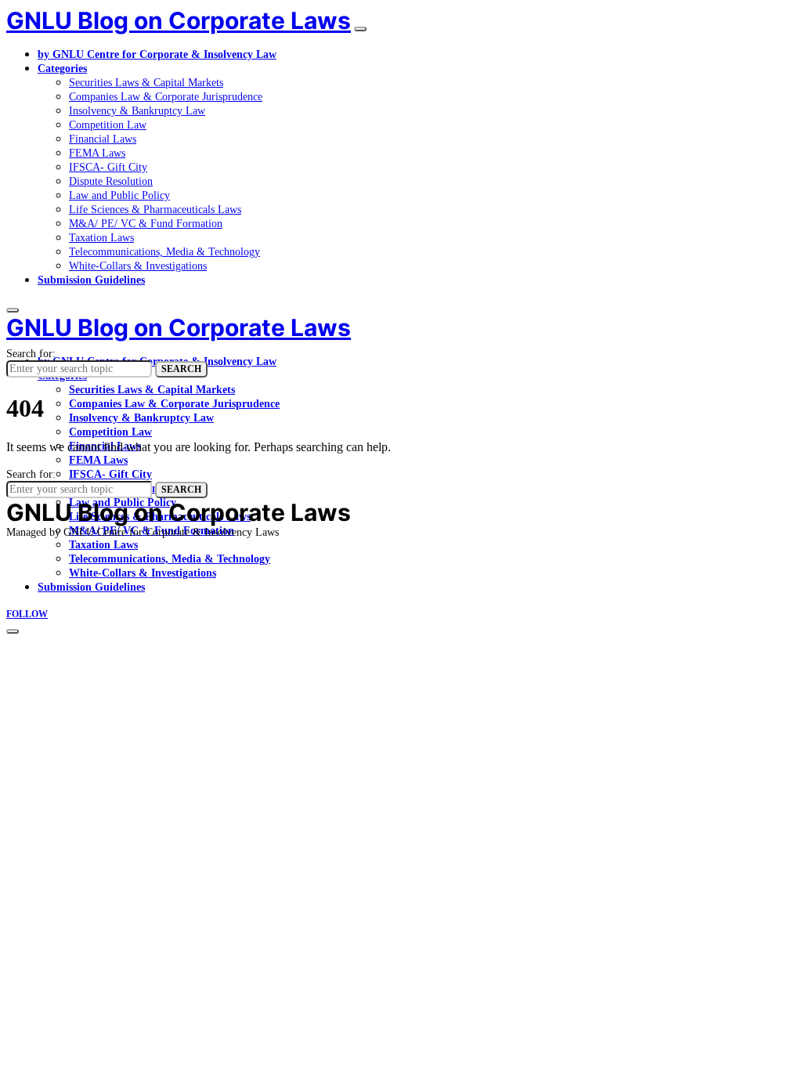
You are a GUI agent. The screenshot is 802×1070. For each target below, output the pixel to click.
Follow (27, 614)
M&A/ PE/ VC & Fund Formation (145, 224)
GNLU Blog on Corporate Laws (178, 20)
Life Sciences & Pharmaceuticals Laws (155, 209)
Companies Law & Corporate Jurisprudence (165, 97)
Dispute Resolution (111, 181)
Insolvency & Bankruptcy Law (137, 111)
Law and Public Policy (119, 195)
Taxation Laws (101, 238)
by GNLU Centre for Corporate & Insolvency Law (157, 54)
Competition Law (107, 125)
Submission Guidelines (91, 280)
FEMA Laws (97, 153)
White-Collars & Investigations (138, 266)
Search (181, 368)
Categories (62, 68)
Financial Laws (102, 139)
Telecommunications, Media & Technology (164, 252)
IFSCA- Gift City (108, 167)
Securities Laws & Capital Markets (146, 83)
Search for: (31, 354)
